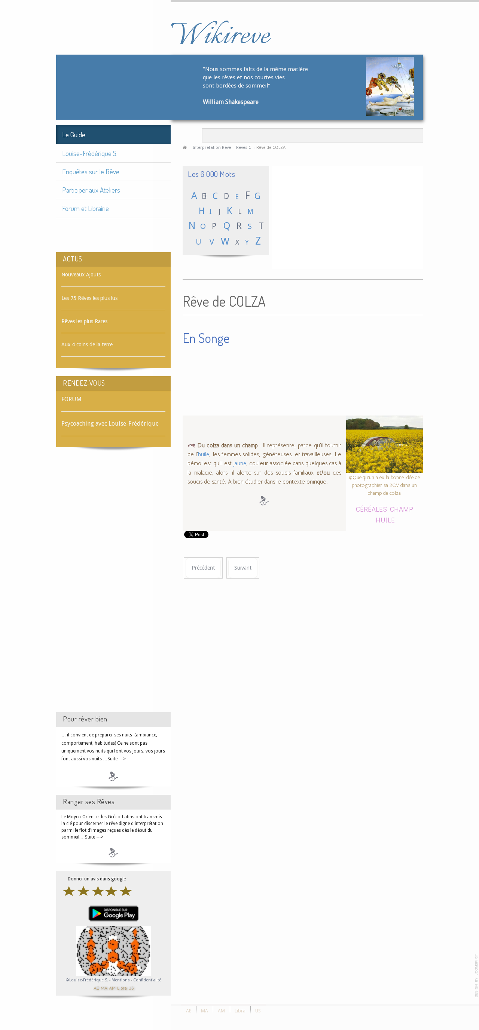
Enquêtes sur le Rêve (90, 171)
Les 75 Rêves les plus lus (89, 298)
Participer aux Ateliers (91, 190)
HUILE (385, 519)
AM (112, 987)
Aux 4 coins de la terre (87, 344)
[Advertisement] (113, 586)
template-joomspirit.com (476, 975)
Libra (122, 987)
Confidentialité (147, 980)
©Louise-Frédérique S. (87, 980)
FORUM (71, 399)
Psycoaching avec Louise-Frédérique (110, 423)
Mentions (121, 980)
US (131, 987)
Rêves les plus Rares (84, 321)
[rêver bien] (113, 776)
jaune (240, 463)
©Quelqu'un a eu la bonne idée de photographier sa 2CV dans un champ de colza (384, 485)
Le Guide (73, 134)
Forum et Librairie (85, 208)
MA (104, 987)
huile (203, 454)
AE (96, 987)
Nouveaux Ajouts (81, 275)
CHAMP (401, 509)
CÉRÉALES (371, 509)
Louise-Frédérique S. (90, 153)
